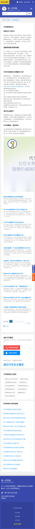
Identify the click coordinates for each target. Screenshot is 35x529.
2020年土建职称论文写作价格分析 (14, 222)
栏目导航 (17, 512)
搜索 (29, 13)
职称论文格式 (24, 379)
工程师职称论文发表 (10, 382)
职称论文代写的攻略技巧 (10, 469)
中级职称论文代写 (10, 392)
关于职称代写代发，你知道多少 (12, 456)
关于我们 (17, 520)
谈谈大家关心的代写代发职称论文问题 (14, 418)
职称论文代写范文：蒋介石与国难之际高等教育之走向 (19, 426)
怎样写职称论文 (22, 389)
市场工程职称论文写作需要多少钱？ (14, 235)
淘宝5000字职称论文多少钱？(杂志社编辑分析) (17, 297)
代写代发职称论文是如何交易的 (12, 409)
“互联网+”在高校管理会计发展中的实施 (15, 307)
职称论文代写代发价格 (11, 379)
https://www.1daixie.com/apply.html (14, 86)
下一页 (28, 323)
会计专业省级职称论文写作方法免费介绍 (15, 209)
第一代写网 (7, 20)
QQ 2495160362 (8, 496)
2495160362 (12, 353)
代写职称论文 (15, 20)
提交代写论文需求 (14, 364)
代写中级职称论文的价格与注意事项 (13, 447)
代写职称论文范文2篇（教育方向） (13, 452)
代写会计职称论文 (10, 396)
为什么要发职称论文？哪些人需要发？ (14, 422)
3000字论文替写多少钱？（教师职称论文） (16, 286)
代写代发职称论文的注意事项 (11, 464)
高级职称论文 (21, 392)
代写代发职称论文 (10, 386)
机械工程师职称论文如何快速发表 (13, 197)
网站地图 (17, 516)
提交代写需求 (17, 524)
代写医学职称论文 (23, 386)
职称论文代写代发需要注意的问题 (13, 460)
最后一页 (5, 326)
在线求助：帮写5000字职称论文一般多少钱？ (17, 261)
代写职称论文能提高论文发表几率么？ (14, 413)
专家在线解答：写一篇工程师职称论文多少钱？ (17, 248)
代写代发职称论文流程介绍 (11, 443)
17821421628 (13, 348)
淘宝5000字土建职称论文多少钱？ (14, 273)
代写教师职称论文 (10, 389)
